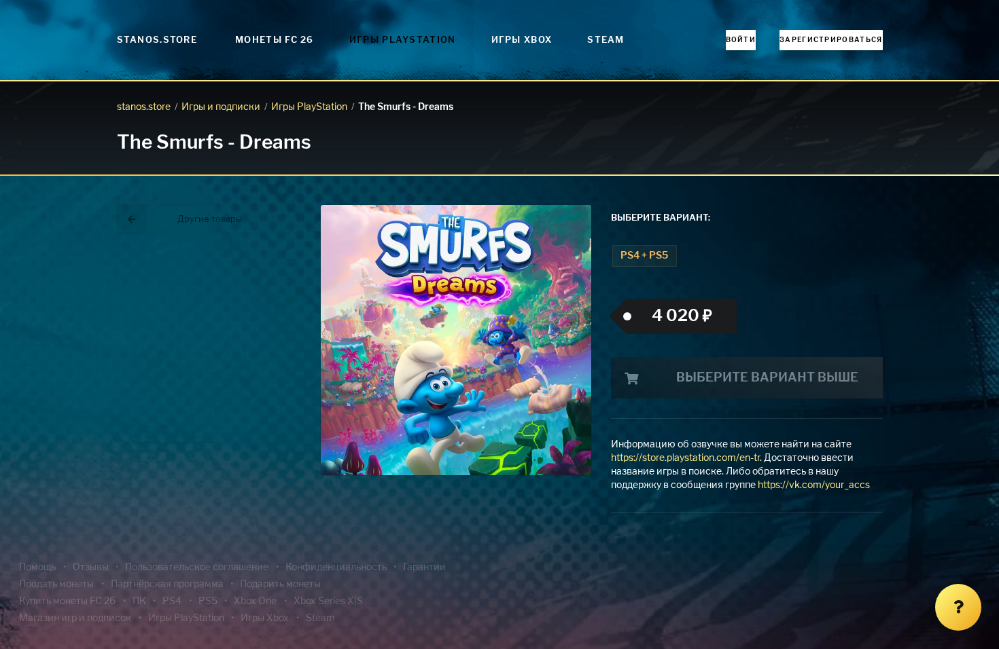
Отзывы (91, 567)
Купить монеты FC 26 (67, 601)
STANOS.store (157, 40)
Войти (741, 40)
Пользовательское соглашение (196, 567)
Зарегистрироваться (830, 40)
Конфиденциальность (336, 567)
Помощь (37, 567)
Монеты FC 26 (274, 40)
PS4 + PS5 (644, 256)
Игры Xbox (522, 40)
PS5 (207, 601)
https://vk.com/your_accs (814, 485)
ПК (139, 601)
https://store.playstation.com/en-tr (685, 458)
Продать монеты (56, 584)
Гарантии (424, 567)
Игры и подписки (220, 107)
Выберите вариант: (660, 218)
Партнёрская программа (167, 584)
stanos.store (144, 107)
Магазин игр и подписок (75, 618)
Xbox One (255, 601)
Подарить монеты (280, 584)
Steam (606, 40)
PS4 (171, 601)
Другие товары (209, 219)
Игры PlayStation (402, 40)
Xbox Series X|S (328, 601)
